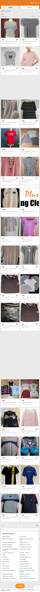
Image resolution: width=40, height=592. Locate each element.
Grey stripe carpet (25, 549)
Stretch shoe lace (25, 574)
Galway (26, 241)
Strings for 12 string (8, 578)
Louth (9, 72)
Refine (33, 16)
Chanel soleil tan (7, 553)
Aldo (3, 564)
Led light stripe (7, 547)
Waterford (31, 124)
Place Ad (29, 7)
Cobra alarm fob (7, 574)
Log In (37, 2)
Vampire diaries (24, 564)
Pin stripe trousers (25, 547)
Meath (27, 181)
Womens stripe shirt (8, 542)
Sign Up (32, 2)
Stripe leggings (7, 544)
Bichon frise (23, 561)
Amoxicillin (6, 561)
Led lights (22, 559)
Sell (20, 586)
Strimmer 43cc (24, 576)
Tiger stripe (6, 536)
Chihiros (22, 555)
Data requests (21, 589)
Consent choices (5, 590)
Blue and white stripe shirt (26, 539)
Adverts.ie (8, 3)
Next (37, 525)
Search (10, 7)
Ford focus (5, 566)
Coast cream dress (8, 570)
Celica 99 (5, 559)
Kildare (29, 43)
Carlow (30, 153)
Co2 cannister (24, 566)
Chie (3, 555)
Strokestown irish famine (27, 578)
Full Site (3, 589)
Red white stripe (24, 544)
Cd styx (4, 557)
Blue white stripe (7, 539)
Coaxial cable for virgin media (27, 571)
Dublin (12, 43)
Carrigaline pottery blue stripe (10, 549)
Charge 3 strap (24, 553)
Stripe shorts (23, 542)
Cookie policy (30, 589)
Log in (14, 589)
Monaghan (9, 213)
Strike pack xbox (7, 576)
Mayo (28, 299)
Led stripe (22, 536)
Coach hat (5, 568)
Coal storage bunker (26, 568)
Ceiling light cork (25, 557)
